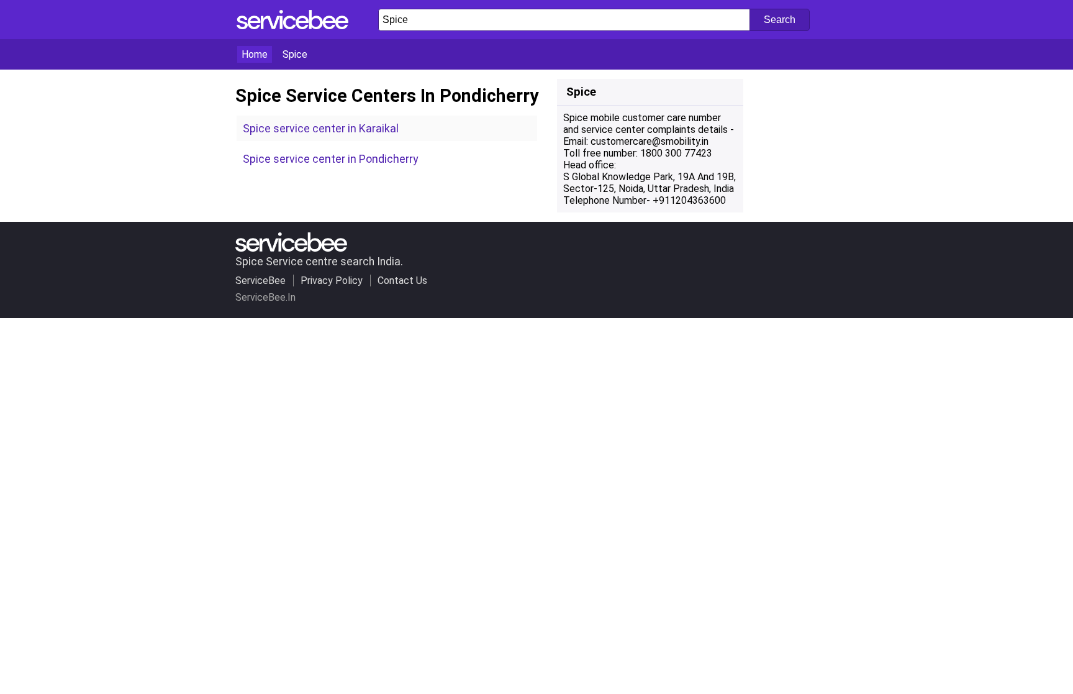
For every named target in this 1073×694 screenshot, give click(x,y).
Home (255, 54)
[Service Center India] (292, 26)
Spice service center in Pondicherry (330, 158)
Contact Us (402, 280)
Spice (295, 54)
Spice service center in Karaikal (321, 128)
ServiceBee (260, 280)
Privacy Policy (332, 280)
